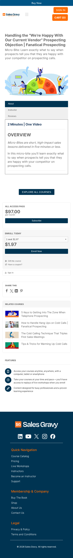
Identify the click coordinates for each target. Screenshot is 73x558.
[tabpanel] (36, 148)
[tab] (36, 104)
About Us (16, 507)
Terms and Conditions (23, 534)
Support (15, 481)
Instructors (17, 471)
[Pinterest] (22, 290)
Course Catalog (20, 456)
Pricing (15, 461)
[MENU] (26, 15)
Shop (14, 502)
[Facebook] (7, 290)
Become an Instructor (23, 476)
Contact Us (17, 512)
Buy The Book (19, 497)
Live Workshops (20, 466)
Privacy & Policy (20, 529)
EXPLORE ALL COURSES (36, 192)
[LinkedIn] (17, 290)
